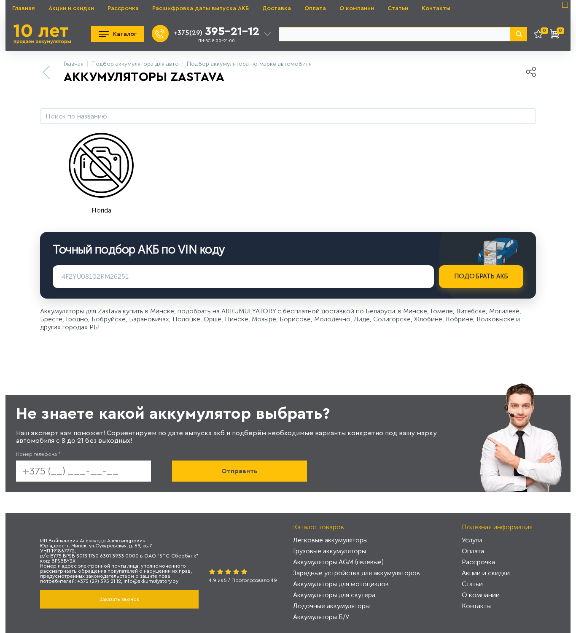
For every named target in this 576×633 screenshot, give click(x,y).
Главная (23, 8)
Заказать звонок (119, 599)
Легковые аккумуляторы (330, 540)
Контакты (436, 8)
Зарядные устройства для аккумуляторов (356, 573)
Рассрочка (123, 8)
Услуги (472, 540)
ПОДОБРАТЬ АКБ (481, 276)
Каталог (125, 34)
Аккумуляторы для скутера (334, 595)
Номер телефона (38, 454)
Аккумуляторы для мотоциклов (341, 584)
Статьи (398, 8)
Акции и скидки (71, 8)
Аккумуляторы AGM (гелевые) (338, 562)
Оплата (315, 8)
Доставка (276, 8)
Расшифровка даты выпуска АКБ (200, 8)
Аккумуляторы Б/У (321, 617)
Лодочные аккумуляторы (331, 606)
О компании (356, 8)
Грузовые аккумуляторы (329, 551)
